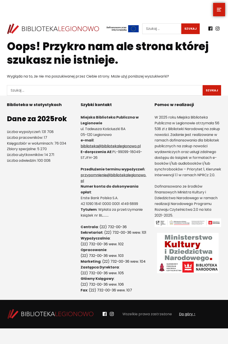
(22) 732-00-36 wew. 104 (124, 261)
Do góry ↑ (187, 314)
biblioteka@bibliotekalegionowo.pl (111, 146)
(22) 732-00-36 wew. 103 (102, 255)
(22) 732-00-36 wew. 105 (102, 273)
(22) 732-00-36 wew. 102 (102, 244)
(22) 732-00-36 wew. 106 (102, 284)
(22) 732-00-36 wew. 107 (110, 290)
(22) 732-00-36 (113, 226)
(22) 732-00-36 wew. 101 (125, 232)
